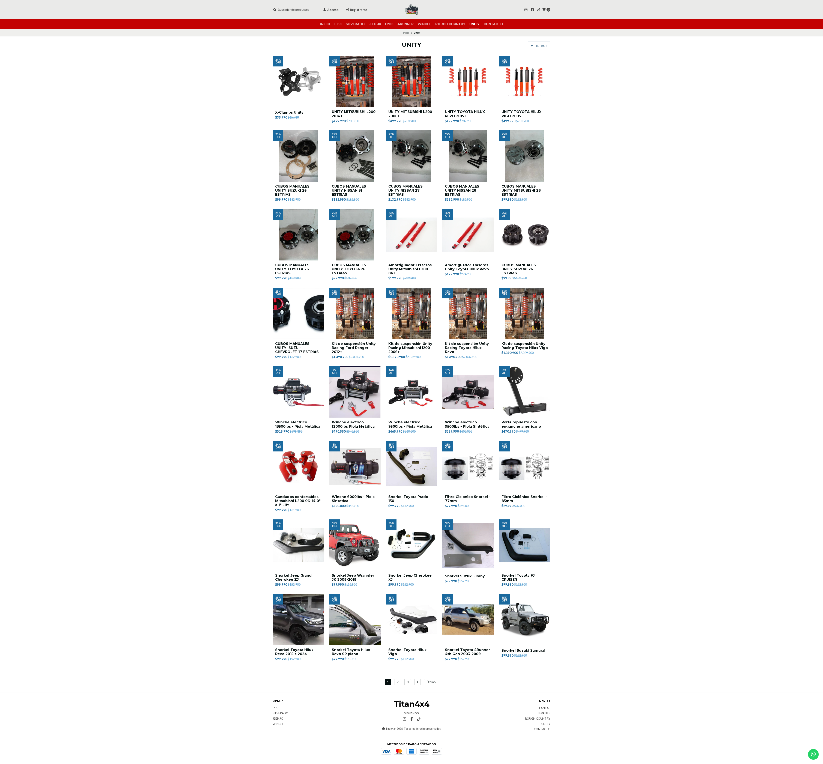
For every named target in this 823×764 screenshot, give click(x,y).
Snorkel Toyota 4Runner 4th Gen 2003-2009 (467, 652)
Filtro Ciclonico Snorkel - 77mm (468, 499)
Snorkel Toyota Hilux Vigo (407, 652)
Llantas (544, 708)
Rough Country (450, 24)
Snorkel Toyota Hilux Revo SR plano (351, 652)
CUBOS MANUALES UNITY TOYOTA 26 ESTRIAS (292, 269)
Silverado (355, 24)
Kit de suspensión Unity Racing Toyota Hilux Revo (467, 348)
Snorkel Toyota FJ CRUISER (518, 577)
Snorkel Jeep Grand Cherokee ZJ (293, 577)
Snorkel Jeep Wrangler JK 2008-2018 (353, 577)
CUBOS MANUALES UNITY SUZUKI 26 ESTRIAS (292, 190)
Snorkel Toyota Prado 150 (408, 499)
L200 (389, 24)
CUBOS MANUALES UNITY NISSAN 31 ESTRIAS (349, 190)
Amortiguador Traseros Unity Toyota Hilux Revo (467, 267)
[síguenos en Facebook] (532, 10)
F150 (338, 24)
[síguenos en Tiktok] (539, 10)
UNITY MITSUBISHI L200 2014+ (353, 114)
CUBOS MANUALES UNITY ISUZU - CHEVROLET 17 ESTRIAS (297, 348)
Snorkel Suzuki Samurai (523, 650)
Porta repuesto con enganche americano (521, 424)
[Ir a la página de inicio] (411, 9)
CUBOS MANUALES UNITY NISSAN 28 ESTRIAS (462, 190)
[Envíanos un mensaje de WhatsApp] (813, 754)
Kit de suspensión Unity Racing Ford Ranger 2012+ (354, 348)
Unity (474, 24)
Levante (544, 713)
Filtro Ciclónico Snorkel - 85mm (524, 499)
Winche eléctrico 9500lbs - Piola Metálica (410, 424)
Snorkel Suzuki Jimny (465, 576)
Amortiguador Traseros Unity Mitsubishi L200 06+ (410, 269)
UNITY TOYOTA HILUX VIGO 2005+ (521, 114)
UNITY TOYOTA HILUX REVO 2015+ (465, 114)
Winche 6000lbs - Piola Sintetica (353, 499)
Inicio (325, 24)
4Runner (406, 24)
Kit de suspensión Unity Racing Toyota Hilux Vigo (525, 346)
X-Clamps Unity (289, 112)
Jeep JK (375, 24)
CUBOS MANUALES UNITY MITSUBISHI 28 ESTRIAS (521, 190)
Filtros (541, 46)
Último (431, 682)
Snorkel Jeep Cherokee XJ (410, 577)
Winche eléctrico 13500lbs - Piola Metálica (297, 424)
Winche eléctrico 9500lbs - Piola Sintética (467, 424)
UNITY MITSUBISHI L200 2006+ (410, 114)
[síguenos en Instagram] (526, 10)
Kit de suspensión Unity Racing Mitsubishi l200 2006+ (410, 348)
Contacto (493, 24)
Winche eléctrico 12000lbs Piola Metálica (353, 424)
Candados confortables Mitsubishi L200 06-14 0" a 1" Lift (297, 501)
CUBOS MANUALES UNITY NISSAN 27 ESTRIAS (405, 190)
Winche (424, 24)
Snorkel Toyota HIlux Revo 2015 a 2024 (294, 652)
